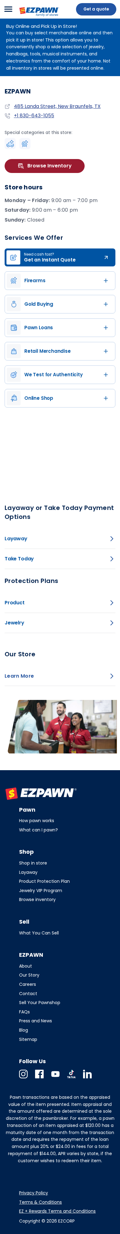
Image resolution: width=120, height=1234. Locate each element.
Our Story (29, 975)
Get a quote (96, 9)
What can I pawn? (38, 830)
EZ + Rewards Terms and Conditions (57, 1211)
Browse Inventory (49, 165)
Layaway (28, 872)
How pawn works (36, 821)
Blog (23, 1030)
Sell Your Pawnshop (39, 1002)
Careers (27, 984)
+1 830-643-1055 (34, 115)
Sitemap (28, 1039)
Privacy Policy (33, 1193)
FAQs (24, 1012)
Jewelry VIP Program (40, 890)
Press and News (35, 1021)
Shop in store (33, 863)
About (25, 966)
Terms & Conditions (40, 1202)
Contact (28, 993)
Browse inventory (37, 899)
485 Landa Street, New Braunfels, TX (57, 106)
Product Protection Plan (44, 881)
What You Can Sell (39, 933)
